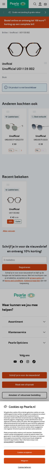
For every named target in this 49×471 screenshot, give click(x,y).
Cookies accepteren (24, 452)
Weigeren (24, 461)
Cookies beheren (24, 467)
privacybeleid (8, 442)
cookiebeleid (19, 442)
